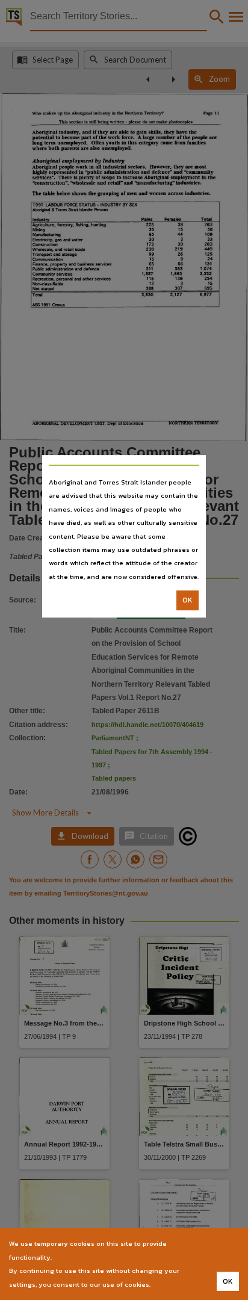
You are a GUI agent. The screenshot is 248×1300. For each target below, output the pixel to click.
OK (187, 600)
